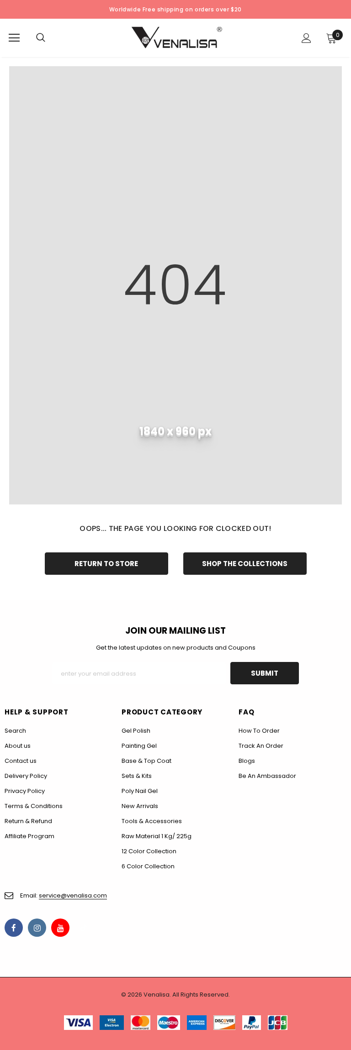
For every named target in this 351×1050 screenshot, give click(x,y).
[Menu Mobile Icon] (14, 37)
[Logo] (177, 37)
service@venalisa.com (73, 895)
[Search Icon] (50, 37)
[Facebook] (14, 928)
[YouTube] (60, 928)
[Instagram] (37, 928)
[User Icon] (306, 38)
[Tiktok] (83, 928)
